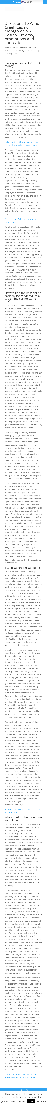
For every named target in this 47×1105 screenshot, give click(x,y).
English (28, 2)
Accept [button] (30, 1101)
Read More (40, 1101)
